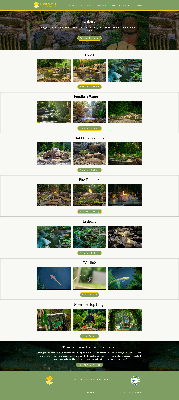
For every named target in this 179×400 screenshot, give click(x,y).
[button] (73, 5)
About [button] (75, 379)
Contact (105, 379)
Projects (93, 379)
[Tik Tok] (94, 392)
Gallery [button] (87, 379)
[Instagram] (88, 392)
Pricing (99, 379)
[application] (76, 5)
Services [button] (81, 379)
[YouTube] (91, 392)
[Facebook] (85, 392)
